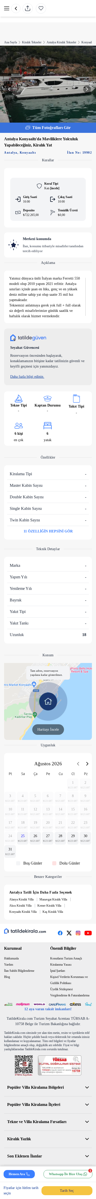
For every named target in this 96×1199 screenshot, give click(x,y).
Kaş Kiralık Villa (52, 912)
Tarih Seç (67, 1191)
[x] (69, 933)
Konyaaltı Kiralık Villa (23, 912)
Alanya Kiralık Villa (21, 899)
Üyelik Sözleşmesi (61, 989)
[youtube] (88, 933)
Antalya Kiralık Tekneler (61, 42)
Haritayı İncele (48, 729)
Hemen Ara (17, 1174)
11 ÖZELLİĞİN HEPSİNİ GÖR (48, 531)
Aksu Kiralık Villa (20, 905)
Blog (7, 977)
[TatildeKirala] (25, 931)
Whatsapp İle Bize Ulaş (70, 1173)
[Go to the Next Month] (87, 763)
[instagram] (78, 933)
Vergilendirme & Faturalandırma (69, 995)
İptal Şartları (57, 971)
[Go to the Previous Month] (78, 763)
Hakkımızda (11, 958)
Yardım (8, 964)
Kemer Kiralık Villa (49, 905)
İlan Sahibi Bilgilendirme (19, 971)
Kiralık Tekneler (31, 42)
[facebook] (60, 933)
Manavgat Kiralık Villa (53, 899)
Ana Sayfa (10, 42)
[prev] (15, 8)
